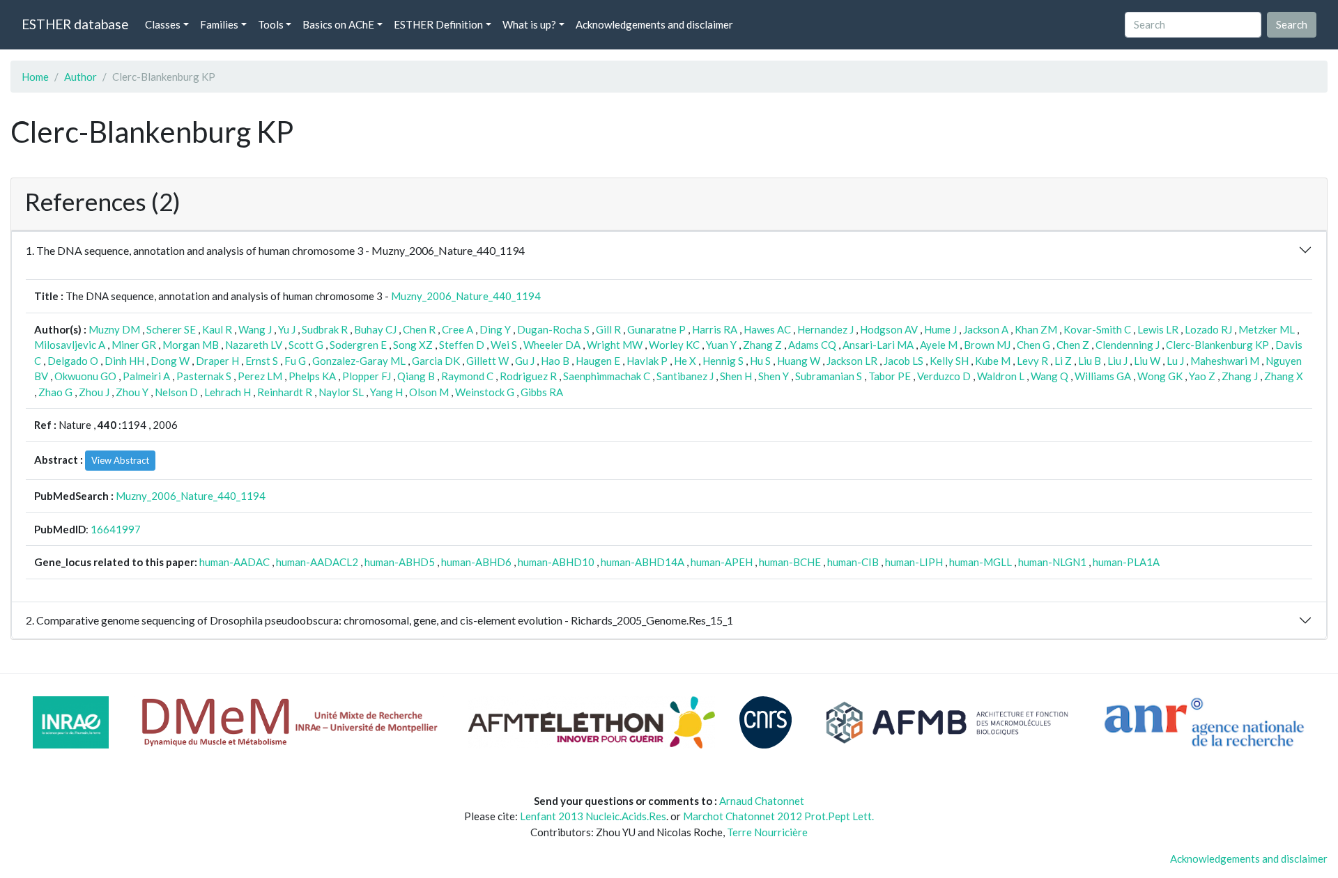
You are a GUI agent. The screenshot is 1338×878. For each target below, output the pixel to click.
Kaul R (217, 329)
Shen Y (773, 376)
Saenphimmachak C (606, 376)
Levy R (1032, 360)
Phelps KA (312, 376)
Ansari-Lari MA (878, 344)
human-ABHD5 (399, 562)
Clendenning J (1127, 344)
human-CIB (853, 562)
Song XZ (413, 344)
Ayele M (939, 344)
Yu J (286, 329)
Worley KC (674, 344)
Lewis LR (1157, 329)
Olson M (429, 392)
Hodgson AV (889, 329)
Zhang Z (762, 344)
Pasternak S (203, 376)
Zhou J (94, 392)
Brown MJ (987, 344)
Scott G (306, 344)
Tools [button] (271, 24)
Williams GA (1103, 376)
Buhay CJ (375, 329)
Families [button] (219, 24)
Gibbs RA (542, 392)
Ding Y (495, 329)
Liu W (1147, 360)
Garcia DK (436, 360)
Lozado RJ (1208, 329)
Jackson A (985, 329)
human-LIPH (914, 562)
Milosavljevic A (69, 344)
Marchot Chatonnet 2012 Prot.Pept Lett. (778, 816)
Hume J (940, 329)
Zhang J (1240, 376)
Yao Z (1202, 376)
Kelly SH (949, 360)
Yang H (386, 392)
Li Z (1063, 360)
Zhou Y (132, 392)
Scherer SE (171, 329)
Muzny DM (114, 329)
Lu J (1175, 360)
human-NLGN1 (1052, 562)
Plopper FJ (366, 376)
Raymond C (467, 376)
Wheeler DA (551, 344)
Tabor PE (889, 376)
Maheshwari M (1224, 360)
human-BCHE (790, 562)
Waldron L (1000, 376)
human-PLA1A (1126, 562)
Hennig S (723, 360)
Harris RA (714, 329)
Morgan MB (190, 344)
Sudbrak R (325, 329)
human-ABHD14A (642, 562)
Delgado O (72, 360)
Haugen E (598, 360)
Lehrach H (227, 392)
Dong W (170, 360)
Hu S (760, 360)
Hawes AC (767, 329)
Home (35, 76)
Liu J (1117, 360)
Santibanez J (685, 376)
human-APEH (722, 562)
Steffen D (461, 344)
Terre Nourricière (767, 832)
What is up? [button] (529, 24)
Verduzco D (944, 376)
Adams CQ (812, 344)
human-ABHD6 (476, 562)
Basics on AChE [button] (338, 24)
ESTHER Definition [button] (438, 24)
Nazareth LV (253, 344)
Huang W (798, 360)
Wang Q (1049, 376)
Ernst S (261, 360)
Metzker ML (1266, 329)
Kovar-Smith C (1097, 329)
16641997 (116, 529)
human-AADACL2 (317, 562)
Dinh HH (124, 360)
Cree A (457, 329)
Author (80, 76)
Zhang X (1283, 376)
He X (685, 360)
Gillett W (487, 360)
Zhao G (55, 392)
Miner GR (134, 344)
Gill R (608, 329)
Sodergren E (358, 344)
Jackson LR (851, 360)
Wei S (504, 344)
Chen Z (1072, 344)
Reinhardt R (284, 392)
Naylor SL (341, 392)
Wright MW (615, 344)
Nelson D (176, 392)
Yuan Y (721, 344)
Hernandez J (825, 329)
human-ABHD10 (556, 562)
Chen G (1033, 344)
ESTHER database (75, 24)
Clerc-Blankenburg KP (1217, 344)
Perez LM (260, 376)
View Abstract (120, 460)
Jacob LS (903, 360)
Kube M (992, 360)
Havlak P (647, 360)
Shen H (736, 376)
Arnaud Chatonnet (761, 800)
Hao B (555, 360)
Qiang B (416, 376)
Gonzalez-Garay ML (359, 360)
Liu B (1089, 360)
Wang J (255, 329)
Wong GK (1160, 376)
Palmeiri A (146, 376)
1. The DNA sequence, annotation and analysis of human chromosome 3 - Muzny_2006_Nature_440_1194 (275, 250)
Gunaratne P (656, 329)
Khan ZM (1036, 329)
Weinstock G (484, 392)
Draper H (217, 360)
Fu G (295, 360)
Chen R (419, 329)
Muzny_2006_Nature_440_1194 (466, 296)
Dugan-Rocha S (553, 329)
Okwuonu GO (85, 376)
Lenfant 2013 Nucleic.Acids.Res (593, 816)
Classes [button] (162, 24)
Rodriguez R (528, 376)
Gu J (525, 360)
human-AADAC (234, 562)
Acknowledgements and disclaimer (654, 24)
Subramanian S (828, 376)
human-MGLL (980, 562)
